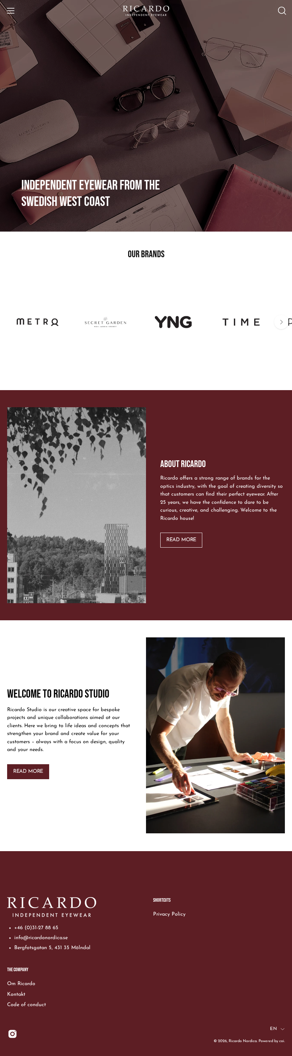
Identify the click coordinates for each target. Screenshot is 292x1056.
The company (17, 970)
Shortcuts (162, 900)
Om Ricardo (21, 984)
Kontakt (16, 994)
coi (281, 1041)
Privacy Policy (169, 914)
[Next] (281, 322)
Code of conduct (26, 1005)
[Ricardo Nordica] (146, 11)
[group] (146, 329)
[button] (281, 11)
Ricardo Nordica (243, 1041)
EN (273, 1029)
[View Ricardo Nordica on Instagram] (12, 1034)
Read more (181, 540)
